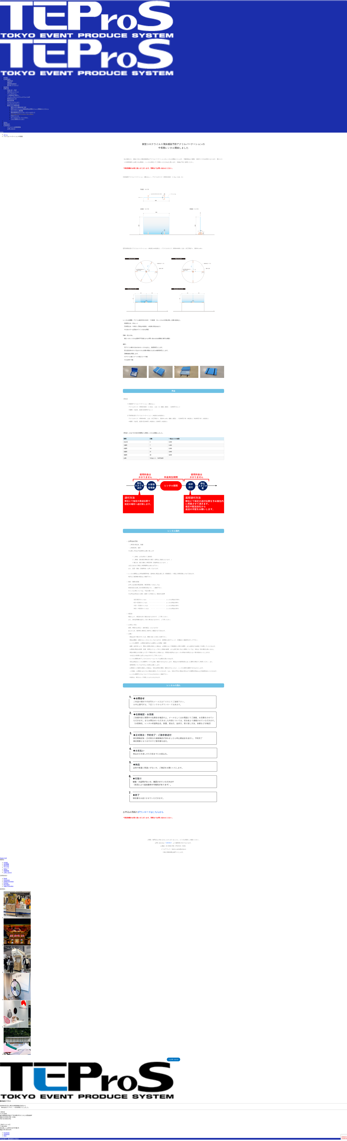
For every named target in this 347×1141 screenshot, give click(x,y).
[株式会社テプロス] (87, 1098)
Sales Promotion (8, 886)
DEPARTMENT (12, 84)
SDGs (5, 122)
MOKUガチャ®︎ (11, 98)
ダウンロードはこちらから (151, 812)
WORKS (6, 87)
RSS (5, 1136)
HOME (6, 77)
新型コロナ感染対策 (13, 105)
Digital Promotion (9, 881)
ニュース (6, 867)
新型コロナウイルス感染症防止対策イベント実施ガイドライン (30, 109)
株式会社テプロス (13, 1138)
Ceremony (7, 880)
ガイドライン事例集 (17, 110)
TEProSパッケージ (13, 92)
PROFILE (10, 80)
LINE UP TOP (12, 90)
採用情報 (6, 871)
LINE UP (6, 88)
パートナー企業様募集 (14, 127)
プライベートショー (13, 102)
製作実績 (6, 866)
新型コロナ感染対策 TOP (18, 107)
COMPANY (7, 79)
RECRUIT (7, 124)
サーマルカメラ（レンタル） (19, 117)
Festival (6, 883)
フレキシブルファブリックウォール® (18, 97)
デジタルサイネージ (13, 104)
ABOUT (9, 82)
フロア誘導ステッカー (17, 119)
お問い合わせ (11, 129)
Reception (7, 884)
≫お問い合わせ (173, 1059)
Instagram (7, 1134)
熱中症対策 (10, 100)
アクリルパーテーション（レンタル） (22, 114)
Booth (5, 878)
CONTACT (7, 125)
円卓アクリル (15, 116)
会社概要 (6, 864)
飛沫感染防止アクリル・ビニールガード (23, 112)
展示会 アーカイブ (12, 85)
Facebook (6, 1133)
